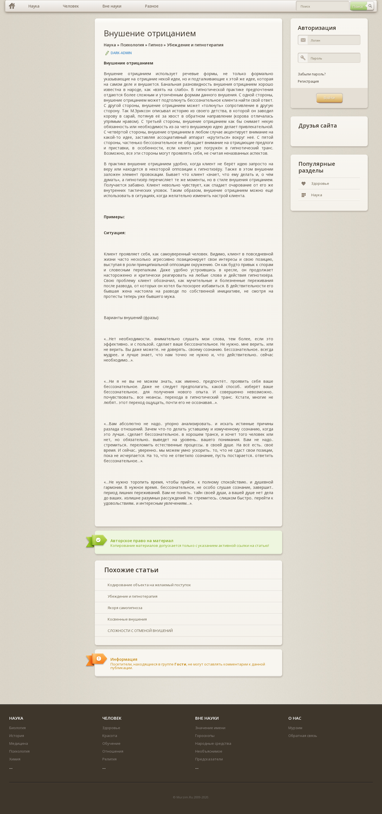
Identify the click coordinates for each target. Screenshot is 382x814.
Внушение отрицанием (150, 33)
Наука (110, 44)
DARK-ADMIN (121, 53)
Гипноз (155, 44)
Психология (132, 44)
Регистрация (308, 81)
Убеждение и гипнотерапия (195, 44)
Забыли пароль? (312, 74)
